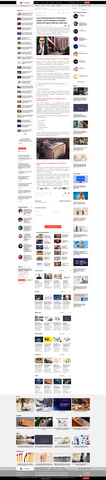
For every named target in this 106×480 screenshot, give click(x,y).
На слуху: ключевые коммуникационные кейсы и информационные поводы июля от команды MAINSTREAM (80, 116)
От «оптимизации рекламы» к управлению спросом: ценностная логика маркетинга (80, 235)
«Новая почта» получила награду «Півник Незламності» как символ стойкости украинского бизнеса (27, 28)
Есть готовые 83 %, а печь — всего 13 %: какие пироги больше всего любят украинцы (48, 254)
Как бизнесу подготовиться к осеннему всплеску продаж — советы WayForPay (27, 101)
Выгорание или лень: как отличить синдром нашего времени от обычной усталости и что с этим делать (25, 464)
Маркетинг (37, 2)
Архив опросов (20, 283)
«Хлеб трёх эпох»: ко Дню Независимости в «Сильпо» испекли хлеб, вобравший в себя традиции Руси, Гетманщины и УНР (26, 67)
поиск (78, 2)
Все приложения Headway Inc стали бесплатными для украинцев (27, 72)
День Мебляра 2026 (83, 53)
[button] (70, 270)
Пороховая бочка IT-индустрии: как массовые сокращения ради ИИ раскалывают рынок (25, 197)
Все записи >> (62, 270)
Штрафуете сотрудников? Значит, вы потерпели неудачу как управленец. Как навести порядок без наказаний (80, 253)
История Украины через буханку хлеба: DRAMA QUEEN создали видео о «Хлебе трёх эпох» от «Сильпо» (27, 19)
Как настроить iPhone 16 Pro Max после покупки (43, 429)
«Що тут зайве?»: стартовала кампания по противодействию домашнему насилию (27, 96)
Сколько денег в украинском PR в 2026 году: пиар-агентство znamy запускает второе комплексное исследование (27, 106)
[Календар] (81, 2)
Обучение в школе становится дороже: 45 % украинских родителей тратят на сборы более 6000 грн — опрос (27, 91)
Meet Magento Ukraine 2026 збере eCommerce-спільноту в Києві (83, 40)
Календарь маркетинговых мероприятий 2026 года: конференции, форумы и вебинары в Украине (26, 82)
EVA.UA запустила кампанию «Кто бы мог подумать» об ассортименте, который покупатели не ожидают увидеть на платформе (80, 149)
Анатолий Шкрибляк (46, 32)
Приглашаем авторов (53, 469)
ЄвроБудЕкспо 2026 (83, 76)
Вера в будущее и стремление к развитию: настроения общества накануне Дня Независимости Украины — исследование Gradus (27, 87)
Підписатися (22, 148)
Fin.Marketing (82, 15)
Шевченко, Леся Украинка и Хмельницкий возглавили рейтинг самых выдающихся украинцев (27, 53)
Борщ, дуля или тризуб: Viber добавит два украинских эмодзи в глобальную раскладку (27, 57)
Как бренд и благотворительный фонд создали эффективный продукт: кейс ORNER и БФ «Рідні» (25, 446)
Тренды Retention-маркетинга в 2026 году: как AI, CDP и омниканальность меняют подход (80, 270)
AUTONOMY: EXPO (82, 45)
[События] (83, 2)
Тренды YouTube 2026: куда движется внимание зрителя (79, 203)
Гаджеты (18, 415)
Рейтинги (58, 5)
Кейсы (18, 433)
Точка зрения (58, 2)
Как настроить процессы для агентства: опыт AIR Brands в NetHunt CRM (79, 186)
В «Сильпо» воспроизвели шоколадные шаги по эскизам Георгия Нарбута (27, 130)
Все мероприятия (80, 81)
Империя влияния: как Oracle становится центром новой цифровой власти (79, 305)
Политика (64, 469)
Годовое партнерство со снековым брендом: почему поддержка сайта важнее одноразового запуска (62, 446)
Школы (53, 5)
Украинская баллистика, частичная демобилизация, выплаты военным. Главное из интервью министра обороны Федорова (24, 166)
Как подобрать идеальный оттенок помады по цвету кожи (25, 158)
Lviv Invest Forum (82, 30)
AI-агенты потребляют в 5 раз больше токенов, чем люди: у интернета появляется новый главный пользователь (27, 33)
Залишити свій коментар (65, 201)
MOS (60, 469)
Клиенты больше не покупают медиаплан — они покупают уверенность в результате (79, 219)
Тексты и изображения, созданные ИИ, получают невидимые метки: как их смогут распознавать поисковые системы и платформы (27, 121)
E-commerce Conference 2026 (82, 61)
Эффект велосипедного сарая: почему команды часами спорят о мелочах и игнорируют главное (62, 464)
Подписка (87, 2)
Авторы (48, 5)
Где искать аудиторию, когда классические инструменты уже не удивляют (80, 446)
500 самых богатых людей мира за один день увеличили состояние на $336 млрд (25, 184)
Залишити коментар (53, 226)
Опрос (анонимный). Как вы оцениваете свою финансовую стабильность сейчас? (25, 270)
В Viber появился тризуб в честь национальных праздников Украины (47, 265)
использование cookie (63, 477)
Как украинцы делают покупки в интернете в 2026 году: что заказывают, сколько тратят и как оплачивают (27, 14)
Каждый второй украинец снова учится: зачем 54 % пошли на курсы (27, 116)
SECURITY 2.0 (81, 68)
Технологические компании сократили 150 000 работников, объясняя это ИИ (24, 191)
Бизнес (42, 2)
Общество (52, 2)
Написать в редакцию (41, 195)
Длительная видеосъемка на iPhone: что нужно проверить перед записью (80, 429)
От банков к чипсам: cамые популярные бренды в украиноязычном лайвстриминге (27, 126)
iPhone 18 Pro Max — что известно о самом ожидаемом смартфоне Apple (62, 429)
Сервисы (43, 5)
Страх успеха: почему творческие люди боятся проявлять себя (81, 464)
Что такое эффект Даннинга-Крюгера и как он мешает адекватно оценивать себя (44, 464)
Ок (85, 478)
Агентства (37, 5)
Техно (47, 2)
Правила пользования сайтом (41, 469)
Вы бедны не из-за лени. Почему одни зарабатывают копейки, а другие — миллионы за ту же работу (80, 288)
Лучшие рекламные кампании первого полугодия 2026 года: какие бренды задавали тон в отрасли (79, 166)
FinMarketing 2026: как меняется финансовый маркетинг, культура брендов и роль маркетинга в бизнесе (27, 77)
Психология (19, 451)
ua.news (61, 178)
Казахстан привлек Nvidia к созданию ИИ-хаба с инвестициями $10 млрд (24, 177)
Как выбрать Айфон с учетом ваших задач (25, 428)
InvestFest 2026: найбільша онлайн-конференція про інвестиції (83, 25)
